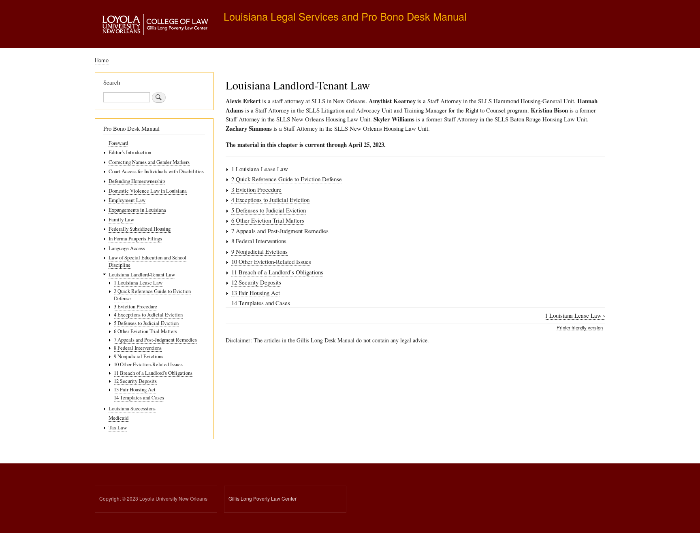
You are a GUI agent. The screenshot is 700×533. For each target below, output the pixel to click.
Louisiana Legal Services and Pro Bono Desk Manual (345, 16)
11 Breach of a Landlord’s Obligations (277, 272)
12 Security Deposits (256, 282)
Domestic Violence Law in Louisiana (148, 190)
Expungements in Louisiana (137, 209)
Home (102, 60)
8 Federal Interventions (258, 241)
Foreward (118, 143)
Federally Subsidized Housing (140, 228)
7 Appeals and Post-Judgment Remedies (280, 231)
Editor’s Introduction (130, 152)
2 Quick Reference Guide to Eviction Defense (286, 179)
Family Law (121, 219)
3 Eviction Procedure (256, 189)
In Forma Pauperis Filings (135, 238)
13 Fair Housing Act (255, 293)
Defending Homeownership (137, 181)
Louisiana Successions (132, 408)
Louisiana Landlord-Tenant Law (142, 274)
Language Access (127, 248)
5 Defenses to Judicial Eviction (268, 210)
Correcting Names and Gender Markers (149, 162)
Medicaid (118, 417)
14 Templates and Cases (260, 303)
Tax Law (118, 427)
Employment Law (127, 200)
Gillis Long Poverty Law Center (262, 498)
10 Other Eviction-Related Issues (271, 261)
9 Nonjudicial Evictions (259, 251)
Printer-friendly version (580, 327)
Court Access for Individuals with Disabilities (156, 171)
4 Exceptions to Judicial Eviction (270, 199)
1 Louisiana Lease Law (259, 169)
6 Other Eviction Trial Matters (267, 220)
